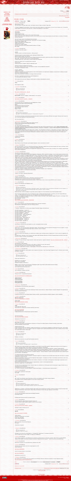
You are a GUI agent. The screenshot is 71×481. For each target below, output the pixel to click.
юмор (62, 4)
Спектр (17, 206)
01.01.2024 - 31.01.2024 (19, 19)
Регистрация (64, 15)
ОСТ (17, 202)
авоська (17, 304)
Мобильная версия (66, 13)
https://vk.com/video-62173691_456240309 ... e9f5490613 (23, 405)
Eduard (17, 139)
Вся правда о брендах (42, 474)
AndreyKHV (18, 86)
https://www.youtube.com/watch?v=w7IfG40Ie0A (22, 298)
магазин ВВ (36, 4)
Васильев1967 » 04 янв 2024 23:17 (23, 112)
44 (64, 21)
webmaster (67, 477)
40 (59, 21)
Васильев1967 (18, 121)
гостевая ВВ (42, 4)
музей (65, 4)
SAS (16, 409)
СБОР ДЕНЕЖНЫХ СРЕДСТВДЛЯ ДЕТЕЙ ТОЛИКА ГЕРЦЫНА (7, 24)
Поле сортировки (40, 461)
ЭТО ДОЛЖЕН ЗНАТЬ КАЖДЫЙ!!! (7, 14)
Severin (17, 399)
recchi (17, 175)
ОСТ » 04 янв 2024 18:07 (21, 88)
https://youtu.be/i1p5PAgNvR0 (19, 309)
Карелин (17, 22)
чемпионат (10, 4)
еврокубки (19, 4)
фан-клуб (58, 4)
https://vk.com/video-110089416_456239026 (21, 316)
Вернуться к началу (68, 47)
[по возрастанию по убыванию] (55, 461)
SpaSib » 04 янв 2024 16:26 (22, 187)
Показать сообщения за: (27, 461)
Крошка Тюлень (18, 248)
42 (62, 21)
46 (67, 21)
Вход (68, 15)
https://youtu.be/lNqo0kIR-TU (19, 453)
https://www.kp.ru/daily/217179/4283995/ (21, 413)
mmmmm (17, 48)
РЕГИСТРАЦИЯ (7, 20)
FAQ (60, 15)
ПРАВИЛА (7, 18)
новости (2, 4)
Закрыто (15, 20)
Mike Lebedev (18, 238)
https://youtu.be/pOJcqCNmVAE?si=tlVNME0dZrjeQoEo (23, 275)
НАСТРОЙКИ (7, 19)
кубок (15, 4)
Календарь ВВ (67, 17)
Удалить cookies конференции (54, 468)
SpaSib (17, 226)
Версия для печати (68, 13)
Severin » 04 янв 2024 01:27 (22, 383)
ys (16, 81)
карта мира (30, 4)
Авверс (17, 374)
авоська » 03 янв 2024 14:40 (22, 333)
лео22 (17, 253)
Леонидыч (17, 420)
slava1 (17, 97)
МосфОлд (17, 151)
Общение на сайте (18, 14)
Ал (16, 381)
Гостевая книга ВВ (24, 14)
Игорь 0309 (18, 222)
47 (68, 21)
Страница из (53, 21)
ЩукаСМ (17, 428)
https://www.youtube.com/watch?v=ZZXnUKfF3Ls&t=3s (23, 459)
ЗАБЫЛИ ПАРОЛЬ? (7, 21)
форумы (48, 4)
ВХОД (7, 17)
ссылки (69, 4)
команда (24, 4)
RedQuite (17, 296)
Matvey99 (17, 30)
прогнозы (53, 4)
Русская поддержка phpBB (41, 470)
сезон (6, 4)
